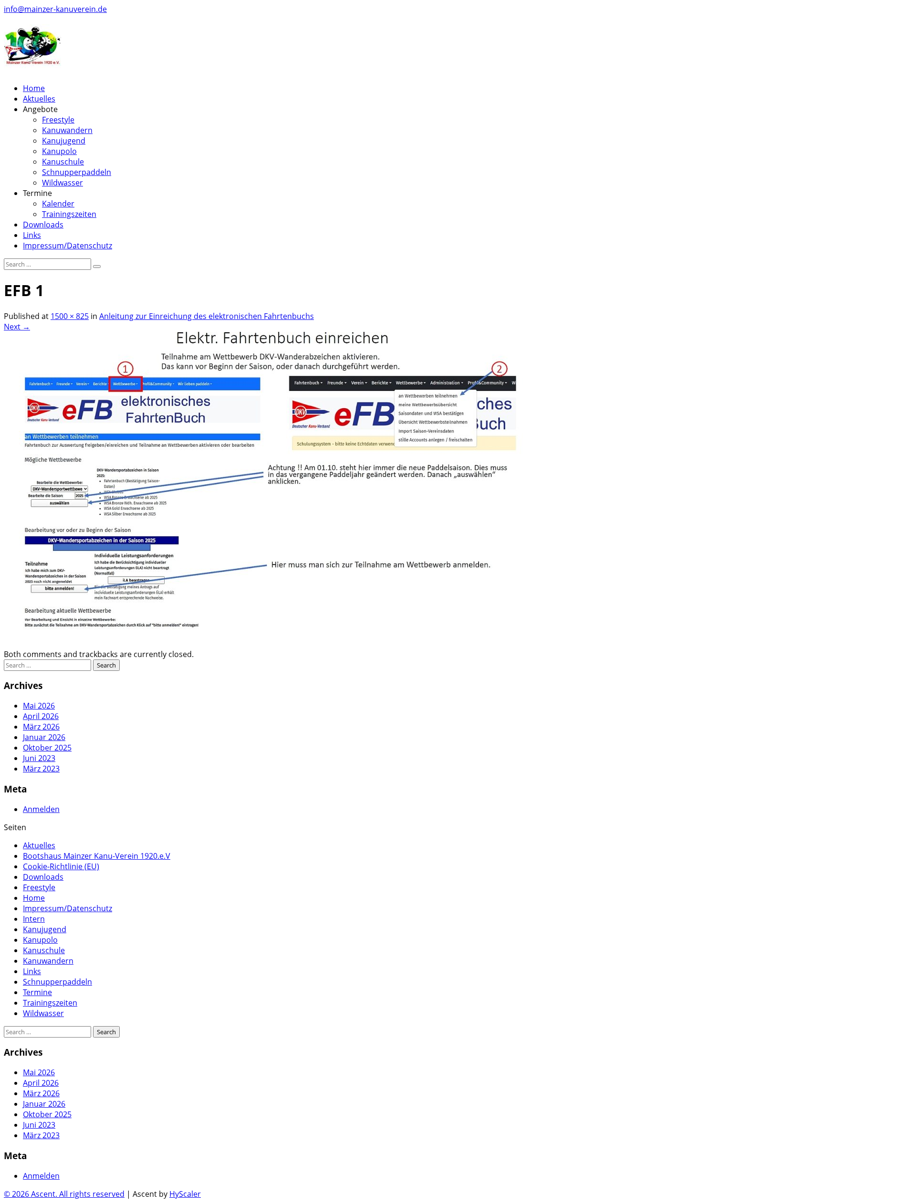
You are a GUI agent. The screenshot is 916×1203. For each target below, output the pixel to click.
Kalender (58, 203)
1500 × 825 (70, 316)
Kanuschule (63, 161)
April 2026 (41, 716)
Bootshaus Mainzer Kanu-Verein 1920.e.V (96, 856)
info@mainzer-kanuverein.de (55, 9)
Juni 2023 (39, 758)
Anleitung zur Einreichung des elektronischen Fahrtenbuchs (206, 316)
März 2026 (41, 726)
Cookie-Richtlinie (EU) (61, 866)
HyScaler (185, 1194)
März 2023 (41, 768)
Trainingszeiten (69, 214)
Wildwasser (62, 182)
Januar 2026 (44, 737)
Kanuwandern (67, 130)
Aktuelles (39, 98)
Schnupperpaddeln (76, 172)
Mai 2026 (39, 705)
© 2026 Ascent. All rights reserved (64, 1194)
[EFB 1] (290, 643)
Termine (37, 992)
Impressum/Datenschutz (67, 245)
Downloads (43, 224)
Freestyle (58, 119)
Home (34, 88)
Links (32, 235)
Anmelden (41, 809)
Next (17, 326)
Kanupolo (59, 151)
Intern (34, 919)
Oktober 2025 (47, 747)
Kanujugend (63, 140)
